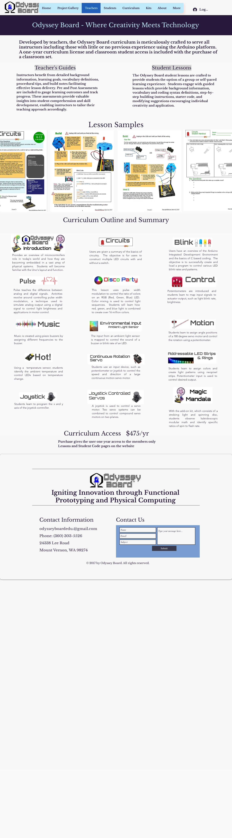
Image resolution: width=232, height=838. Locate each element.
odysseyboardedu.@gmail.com (68, 529)
